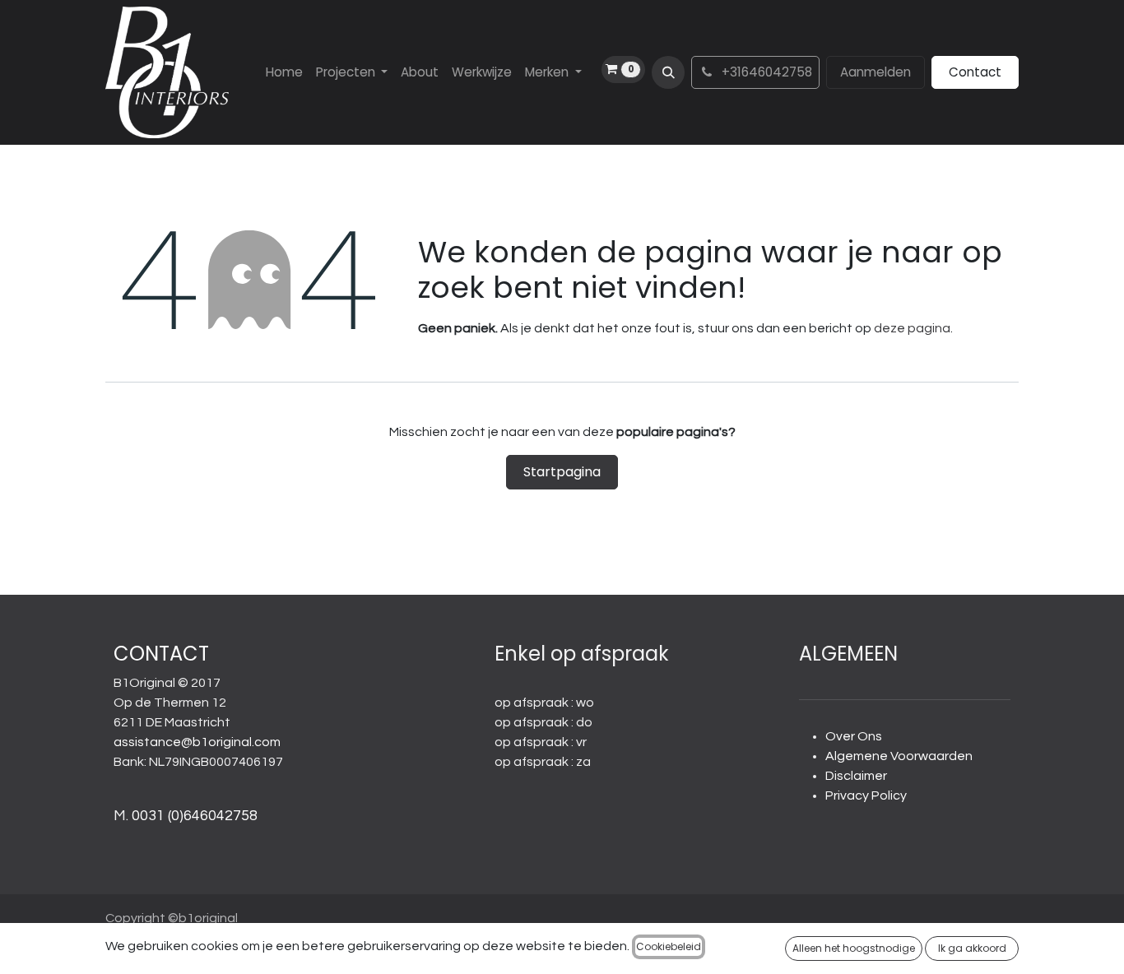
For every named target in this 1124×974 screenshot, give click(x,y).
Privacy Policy (866, 795)
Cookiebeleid (668, 946)
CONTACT (161, 653)
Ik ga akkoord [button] (972, 948)
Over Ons (853, 736)
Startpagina (562, 471)
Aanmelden (875, 72)
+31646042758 (765, 72)
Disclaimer (856, 775)
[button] (668, 72)
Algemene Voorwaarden (899, 756)
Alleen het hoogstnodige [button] (853, 948)
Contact (975, 72)
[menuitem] (284, 73)
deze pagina (912, 328)
